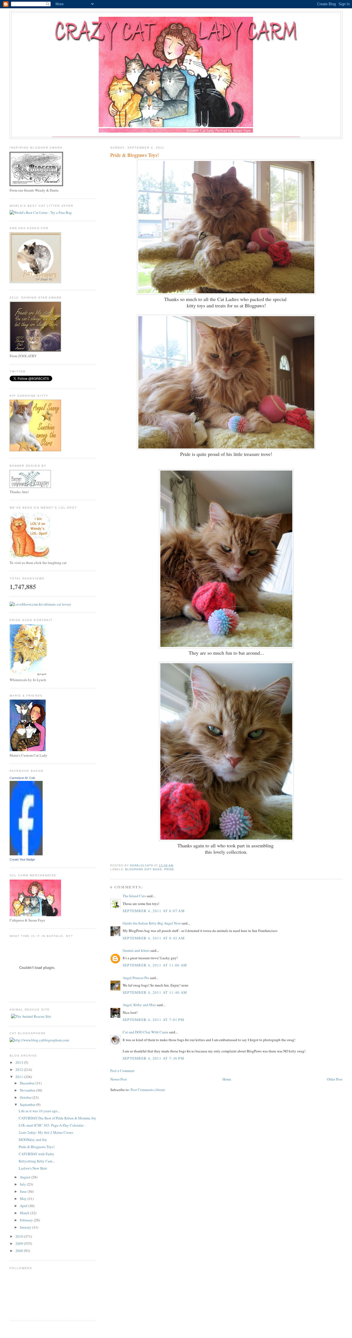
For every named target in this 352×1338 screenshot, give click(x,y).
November (28, 1090)
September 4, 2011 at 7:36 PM (153, 1058)
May (24, 1198)
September (28, 1104)
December (27, 1083)
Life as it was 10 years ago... (39, 1110)
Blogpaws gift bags (143, 869)
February (27, 1220)
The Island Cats (134, 895)
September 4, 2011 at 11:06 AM (155, 965)
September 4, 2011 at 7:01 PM (153, 1019)
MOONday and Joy (33, 1139)
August (25, 1177)
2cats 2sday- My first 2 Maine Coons (46, 1132)
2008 (19, 1250)
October (26, 1097)
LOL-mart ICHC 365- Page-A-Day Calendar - (52, 1125)
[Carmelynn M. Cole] (26, 853)
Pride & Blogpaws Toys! (36, 1146)
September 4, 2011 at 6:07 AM (154, 910)
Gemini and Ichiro (136, 950)
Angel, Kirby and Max (139, 1004)
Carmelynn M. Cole (22, 778)
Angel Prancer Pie (136, 977)
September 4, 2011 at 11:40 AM (155, 992)
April (24, 1205)
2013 (19, 1062)
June (24, 1191)
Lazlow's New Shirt (33, 1168)
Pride (169, 869)
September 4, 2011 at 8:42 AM (154, 938)
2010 (19, 1236)
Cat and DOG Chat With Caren (145, 1032)
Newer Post (118, 1079)
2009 (19, 1243)
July (23, 1184)
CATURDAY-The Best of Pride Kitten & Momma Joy (57, 1118)
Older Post (334, 1079)
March (25, 1212)
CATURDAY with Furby (36, 1153)
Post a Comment (122, 1070)
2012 (19, 1069)
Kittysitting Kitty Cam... (37, 1161)
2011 (19, 1076)
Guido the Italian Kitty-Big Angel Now (152, 923)
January (26, 1227)
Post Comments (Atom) (148, 1089)
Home (226, 1079)
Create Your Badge (22, 859)
